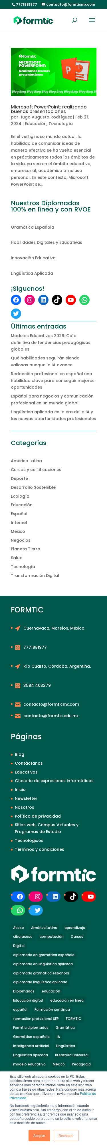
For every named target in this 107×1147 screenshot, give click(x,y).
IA (58, 1036)
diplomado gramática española (41, 973)
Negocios (21, 540)
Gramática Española (32, 227)
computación (52, 936)
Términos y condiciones (39, 849)
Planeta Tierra (25, 549)
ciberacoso (23, 936)
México (18, 531)
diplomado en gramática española (43, 954)
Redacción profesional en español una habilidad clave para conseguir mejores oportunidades (52, 380)
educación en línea (67, 1000)
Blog (19, 754)
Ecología (20, 496)
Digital (19, 945)
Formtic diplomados (31, 1027)
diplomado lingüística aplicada (40, 982)
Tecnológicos (29, 840)
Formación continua (52, 1009)
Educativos (26, 772)
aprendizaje (74, 927)
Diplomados (24, 991)
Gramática (65, 1027)
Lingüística (65, 1045)
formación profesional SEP (36, 1018)
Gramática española (31, 1036)
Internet (19, 522)
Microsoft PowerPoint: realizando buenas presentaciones (49, 109)
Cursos (77, 936)
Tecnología (61, 123)
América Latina (26, 461)
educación (51, 991)
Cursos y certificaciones (36, 469)
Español (19, 514)
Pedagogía (81, 1064)
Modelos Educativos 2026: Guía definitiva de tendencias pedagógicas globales (50, 342)
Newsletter (26, 798)
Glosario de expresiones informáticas (54, 781)
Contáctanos (29, 763)
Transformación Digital (35, 575)
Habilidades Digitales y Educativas (46, 242)
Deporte (19, 478)
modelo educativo (29, 1064)
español (20, 1009)
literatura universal (71, 1055)
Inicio (20, 789)
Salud (17, 558)
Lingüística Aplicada (32, 273)
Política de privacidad (38, 816)
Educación (36, 123)
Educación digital (28, 1000)
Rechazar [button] (66, 1135)
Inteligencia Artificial (31, 1045)
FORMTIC (73, 1018)
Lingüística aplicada (30, 1055)
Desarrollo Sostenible (33, 487)
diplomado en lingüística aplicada (43, 964)
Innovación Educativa (33, 258)
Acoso (18, 927)
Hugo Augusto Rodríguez (45, 117)
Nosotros (24, 807)
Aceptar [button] (39, 1135)
